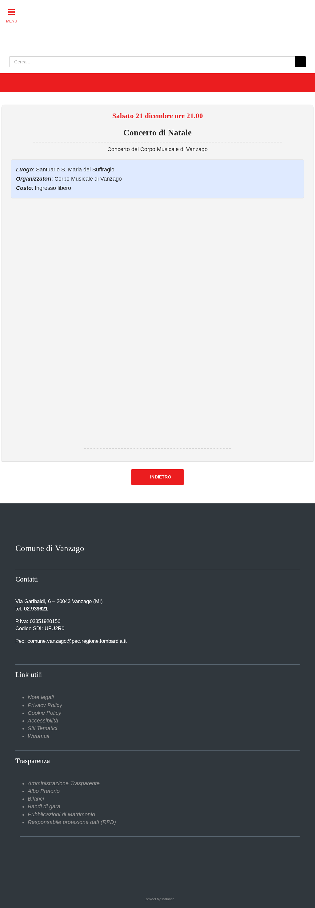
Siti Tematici (42, 728)
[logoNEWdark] (86, 9)
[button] (11, 11)
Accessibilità (43, 721)
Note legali (41, 697)
